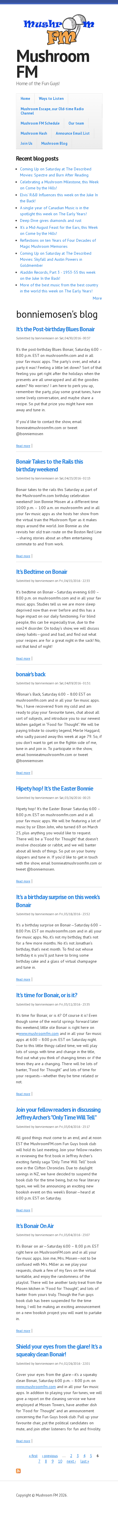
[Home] (59, 30)
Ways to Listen (51, 98)
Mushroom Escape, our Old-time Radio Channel (52, 110)
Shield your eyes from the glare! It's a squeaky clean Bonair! (59, 1350)
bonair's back (30, 674)
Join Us (26, 143)
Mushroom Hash (34, 133)
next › (71, 1461)
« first (33, 1455)
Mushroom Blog (54, 143)
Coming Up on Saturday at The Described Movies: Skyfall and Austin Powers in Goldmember (55, 259)
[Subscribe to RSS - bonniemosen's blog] (18, 1471)
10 (60, 1461)
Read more (23, 446)
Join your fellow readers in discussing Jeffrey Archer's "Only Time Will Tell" (58, 1113)
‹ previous (50, 1455)
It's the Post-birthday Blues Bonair (55, 329)
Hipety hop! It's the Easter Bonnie (54, 788)
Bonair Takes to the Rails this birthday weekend (49, 465)
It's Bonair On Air (35, 1226)
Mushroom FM (52, 63)
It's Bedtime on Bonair (41, 572)
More (97, 298)
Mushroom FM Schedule (40, 123)
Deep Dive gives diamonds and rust (50, 220)
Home (25, 98)
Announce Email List (73, 133)
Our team (76, 123)
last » (84, 1461)
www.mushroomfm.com (39, 1033)
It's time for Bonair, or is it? (46, 995)
